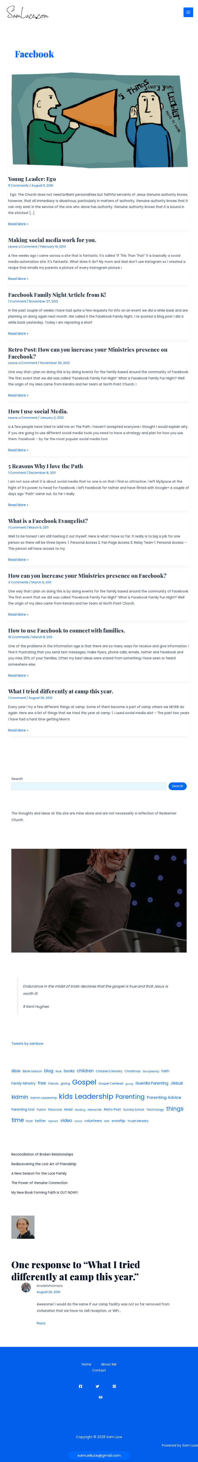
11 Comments (18, 185)
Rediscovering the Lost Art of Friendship (43, 1164)
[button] (99, 1455)
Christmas (133, 1071)
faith (165, 1071)
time (17, 1120)
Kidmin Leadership (43, 1098)
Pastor (41, 1109)
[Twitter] (97, 1386)
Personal (55, 1109)
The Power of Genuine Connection (39, 1183)
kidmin (19, 1096)
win (106, 1121)
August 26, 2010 (48, 1292)
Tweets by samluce (27, 1043)
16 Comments (18, 637)
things (175, 1109)
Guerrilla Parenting (151, 1083)
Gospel (84, 1082)
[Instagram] (114, 1386)
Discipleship (151, 1071)
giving (65, 1083)
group (129, 1084)
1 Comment (17, 301)
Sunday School (133, 1110)
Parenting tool (23, 1109)
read (68, 1109)
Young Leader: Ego (32, 178)
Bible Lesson (32, 1071)
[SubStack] (100, 1397)
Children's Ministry (109, 1071)
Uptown (53, 1121)
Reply (41, 1323)
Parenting (130, 1097)
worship (118, 1120)
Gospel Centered (111, 1083)
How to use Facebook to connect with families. (66, 630)
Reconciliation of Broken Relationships (42, 1154)
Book (59, 1071)
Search (17, 779)
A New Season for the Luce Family (39, 1173)
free (42, 1083)
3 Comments (18, 582)
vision (78, 1121)
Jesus (176, 1083)
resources (95, 1110)
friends (53, 1083)
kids (66, 1096)
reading (80, 1110)
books (69, 1070)
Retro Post (112, 1109)
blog (48, 1071)
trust (29, 1121)
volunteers (93, 1121)
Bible (16, 1070)
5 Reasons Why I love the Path (45, 465)
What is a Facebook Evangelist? (48, 520)
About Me (109, 1364)
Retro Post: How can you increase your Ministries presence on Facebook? (87, 353)
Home (86, 1364)
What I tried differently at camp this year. (60, 691)
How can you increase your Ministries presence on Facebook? (87, 575)
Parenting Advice (164, 1097)
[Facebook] (80, 1386)
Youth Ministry (137, 1121)
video (66, 1120)
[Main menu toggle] (188, 12)
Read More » (18, 224)
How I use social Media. (38, 411)
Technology (155, 1109)
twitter (40, 1121)
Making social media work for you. (52, 239)
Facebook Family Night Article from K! (57, 294)
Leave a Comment (22, 246)
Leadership (94, 1096)
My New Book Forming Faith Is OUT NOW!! (44, 1192)
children (85, 1071)
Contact (99, 1370)
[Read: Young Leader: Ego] (99, 120)
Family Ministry (23, 1083)
